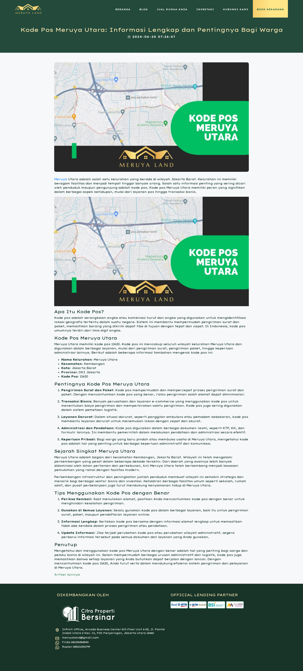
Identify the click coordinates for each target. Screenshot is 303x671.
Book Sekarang (270, 9)
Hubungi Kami (235, 9)
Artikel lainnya (67, 574)
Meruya (60, 179)
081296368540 (80, 642)
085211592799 (81, 646)
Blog (143, 9)
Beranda (122, 9)
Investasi (205, 9)
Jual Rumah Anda (172, 9)
